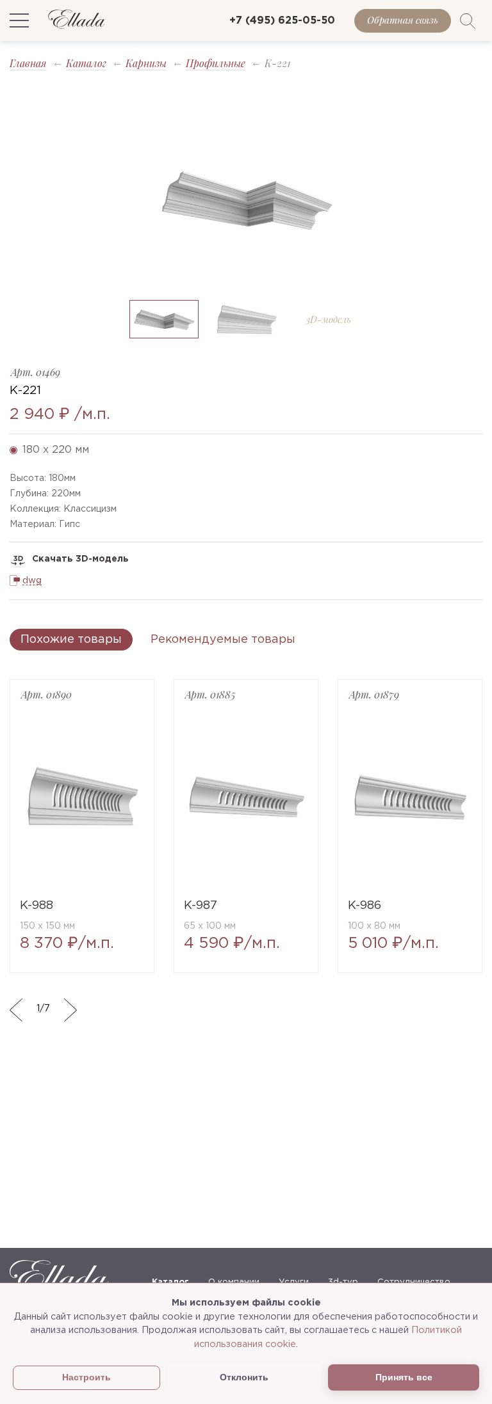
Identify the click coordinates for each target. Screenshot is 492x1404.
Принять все (403, 1377)
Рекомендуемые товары (223, 640)
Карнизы (146, 63)
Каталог (86, 63)
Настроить (86, 1377)
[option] (246, 199)
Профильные (215, 63)
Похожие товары (71, 640)
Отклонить (244, 1377)
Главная (28, 63)
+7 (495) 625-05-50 (282, 21)
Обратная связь (402, 19)
